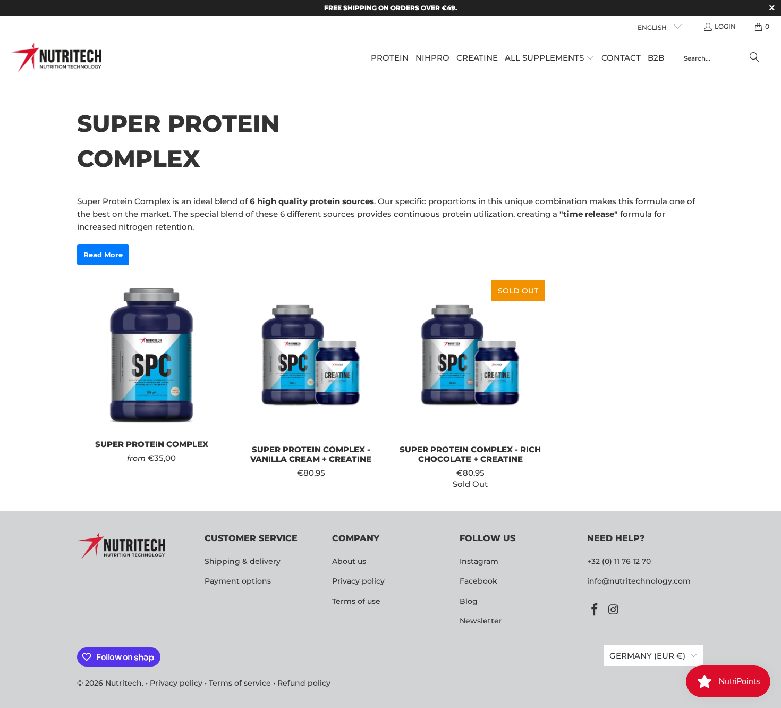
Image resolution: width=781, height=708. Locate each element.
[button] (550, 58)
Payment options (238, 581)
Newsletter (481, 621)
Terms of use (356, 601)
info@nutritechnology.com (639, 581)
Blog (469, 601)
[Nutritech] (56, 58)
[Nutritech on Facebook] (595, 610)
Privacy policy (358, 581)
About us (349, 561)
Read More (103, 254)
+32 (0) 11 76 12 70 (619, 561)
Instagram (479, 561)
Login (725, 26)
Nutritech (123, 683)
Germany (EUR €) (647, 656)
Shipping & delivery (243, 561)
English (653, 27)
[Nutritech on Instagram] (614, 610)
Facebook (478, 581)
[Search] (754, 58)
